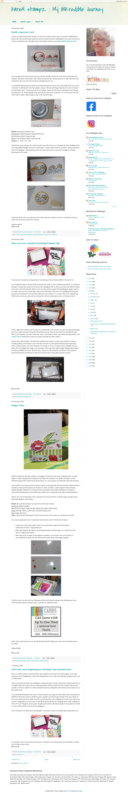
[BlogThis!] (49, 232)
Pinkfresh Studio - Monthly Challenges (101, 229)
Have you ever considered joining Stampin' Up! (35, 243)
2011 (90, 353)
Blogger (80, 791)
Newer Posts (16, 759)
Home (46, 759)
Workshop (54, 234)
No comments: (37, 232)
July (91, 303)
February (93, 318)
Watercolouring (44, 661)
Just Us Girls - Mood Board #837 (97, 174)
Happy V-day (17, 405)
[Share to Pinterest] (55, 232)
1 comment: (37, 658)
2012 (90, 350)
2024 (90, 281)
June (91, 306)
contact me (15, 337)
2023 (90, 285)
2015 (90, 344)
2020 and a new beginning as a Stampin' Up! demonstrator (41, 669)
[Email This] (48, 232)
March (92, 315)
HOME (14, 21)
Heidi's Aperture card (68, 41)
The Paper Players (94, 144)
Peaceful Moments (38, 234)
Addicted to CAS (93, 151)
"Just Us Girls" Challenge (96, 172)
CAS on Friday (92, 166)
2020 (90, 291)
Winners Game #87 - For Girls (96, 217)
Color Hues (91, 200)
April (91, 312)
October (93, 294)
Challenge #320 (92, 180)
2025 (90, 278)
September (93, 297)
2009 (90, 360)
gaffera (67, 791)
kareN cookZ (26, 21)
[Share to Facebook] (53, 232)
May (91, 309)
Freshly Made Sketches (95, 137)
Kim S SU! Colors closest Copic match (99, 269)
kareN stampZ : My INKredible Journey (57, 9)
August (92, 300)
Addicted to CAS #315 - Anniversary (98, 152)
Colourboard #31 (93, 224)
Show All (115, 206)
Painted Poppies (28, 234)
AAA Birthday (92, 215)
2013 (90, 347)
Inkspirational (92, 157)
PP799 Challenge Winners (95, 146)
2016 (90, 341)
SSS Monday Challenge (95, 194)
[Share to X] (51, 232)
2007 (90, 366)
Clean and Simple (21, 661)
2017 (90, 338)
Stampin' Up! (47, 234)
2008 (90, 363)
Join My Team (20, 397)
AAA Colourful (93, 222)
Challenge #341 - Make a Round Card (98, 167)
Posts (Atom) (24, 763)
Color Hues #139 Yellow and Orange (98, 202)
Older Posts (76, 759)
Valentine (36, 661)
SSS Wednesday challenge (96, 185)
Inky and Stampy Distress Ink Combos (99, 266)
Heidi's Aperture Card (22, 32)
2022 (90, 288)
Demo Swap (19, 234)
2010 (90, 356)
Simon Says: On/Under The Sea (96, 195)
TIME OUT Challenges (95, 179)
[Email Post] (44, 232)
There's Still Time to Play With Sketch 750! (100, 139)
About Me (39, 21)
